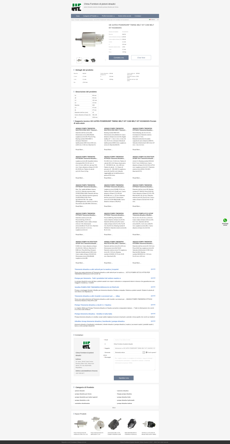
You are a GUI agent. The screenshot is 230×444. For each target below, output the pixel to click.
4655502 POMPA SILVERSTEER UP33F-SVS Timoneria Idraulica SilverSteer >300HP (86, 243)
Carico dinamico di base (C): (115, 37)
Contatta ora (119, 58)
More (114, 407)
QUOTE (153, 269)
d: (109, 44)
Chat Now (141, 58)
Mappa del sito (82, 442)
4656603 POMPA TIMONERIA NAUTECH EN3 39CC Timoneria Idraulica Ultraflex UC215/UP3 (115, 130)
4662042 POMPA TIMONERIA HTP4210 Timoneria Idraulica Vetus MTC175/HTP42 (142, 186)
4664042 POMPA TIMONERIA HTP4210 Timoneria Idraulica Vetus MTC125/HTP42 (114, 158)
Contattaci (138, 16)
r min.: (110, 49)
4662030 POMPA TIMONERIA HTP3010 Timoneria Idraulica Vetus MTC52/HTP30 (114, 186)
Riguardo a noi (66, 442)
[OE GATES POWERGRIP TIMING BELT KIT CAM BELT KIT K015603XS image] (90, 55)
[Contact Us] (225, 222)
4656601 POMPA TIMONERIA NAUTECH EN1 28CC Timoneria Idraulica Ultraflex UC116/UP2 (115, 243)
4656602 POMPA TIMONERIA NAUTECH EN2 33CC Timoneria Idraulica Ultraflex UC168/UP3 (86, 130)
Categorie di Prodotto (90, 16)
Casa (78, 16)
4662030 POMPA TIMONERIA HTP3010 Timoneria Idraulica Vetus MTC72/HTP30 (114, 215)
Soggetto (107, 348)
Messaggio (107, 357)
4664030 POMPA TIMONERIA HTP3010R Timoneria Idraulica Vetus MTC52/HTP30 (86, 186)
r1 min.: (110, 42)
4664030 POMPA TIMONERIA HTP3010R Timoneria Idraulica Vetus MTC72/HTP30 (86, 158)
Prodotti (77, 20)
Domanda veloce (106, 354)
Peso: (110, 52)
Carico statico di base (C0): (115, 39)
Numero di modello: (113, 31)
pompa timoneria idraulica (86, 20)
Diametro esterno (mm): (114, 47)
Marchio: (111, 34)
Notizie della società (124, 16)
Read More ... (80, 149)
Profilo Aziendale (107, 16)
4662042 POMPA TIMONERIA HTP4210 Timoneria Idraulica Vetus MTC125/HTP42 (85, 215)
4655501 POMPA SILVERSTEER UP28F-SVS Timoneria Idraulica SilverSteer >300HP (143, 158)
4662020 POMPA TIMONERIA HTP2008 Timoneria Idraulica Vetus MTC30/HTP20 (142, 243)
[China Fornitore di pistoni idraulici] (76, 6)
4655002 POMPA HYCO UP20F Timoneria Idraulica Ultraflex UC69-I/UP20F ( (143, 215)
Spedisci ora (124, 378)
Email (106, 340)
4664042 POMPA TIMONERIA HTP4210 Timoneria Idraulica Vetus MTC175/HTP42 (142, 130)
